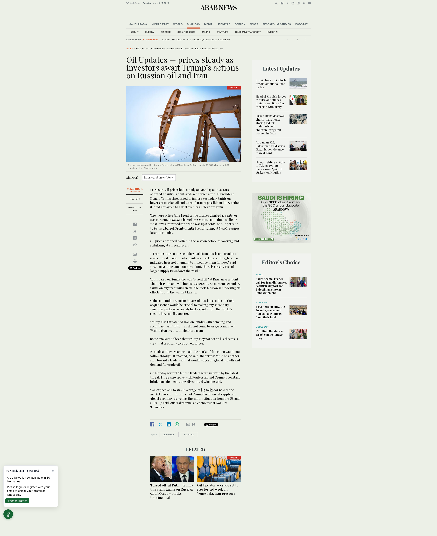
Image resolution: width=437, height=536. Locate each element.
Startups (222, 32)
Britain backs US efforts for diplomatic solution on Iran (271, 83)
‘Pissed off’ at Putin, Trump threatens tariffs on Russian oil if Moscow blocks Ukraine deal (171, 491)
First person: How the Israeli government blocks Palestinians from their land (270, 312)
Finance (166, 32)
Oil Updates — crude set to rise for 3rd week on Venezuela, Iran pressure (217, 489)
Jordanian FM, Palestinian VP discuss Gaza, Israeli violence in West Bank (270, 147)
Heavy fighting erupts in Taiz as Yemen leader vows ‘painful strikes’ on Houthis (198, 39)
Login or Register (17, 500)
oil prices (189, 435)
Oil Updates (169, 435)
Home (129, 48)
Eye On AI (272, 32)
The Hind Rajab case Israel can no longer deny (269, 334)
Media (208, 24)
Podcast (301, 24)
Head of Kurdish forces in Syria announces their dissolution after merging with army (271, 101)
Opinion (240, 24)
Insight (134, 32)
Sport (254, 24)
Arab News (135, 3)
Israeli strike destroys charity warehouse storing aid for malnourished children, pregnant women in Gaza (270, 124)
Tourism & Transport (248, 32)
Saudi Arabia (138, 24)
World (178, 24)
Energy (149, 32)
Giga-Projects (186, 32)
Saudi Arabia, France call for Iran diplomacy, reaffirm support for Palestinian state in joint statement (271, 286)
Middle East (160, 24)
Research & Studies (277, 24)
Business (193, 24)
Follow (136, 268)
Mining (206, 32)
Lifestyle (223, 24)
